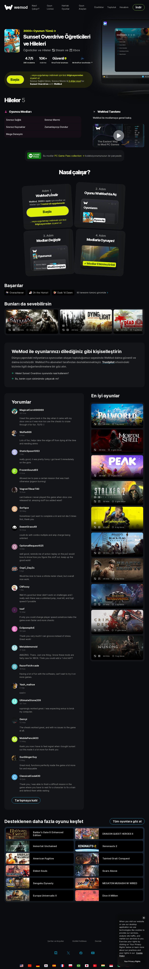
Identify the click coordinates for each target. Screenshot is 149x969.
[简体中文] (29, 965)
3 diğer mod (75, 81)
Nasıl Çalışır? (35, 7)
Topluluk (111, 7)
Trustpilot (108, 362)
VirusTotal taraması (59, 63)
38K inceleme (29, 63)
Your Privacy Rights (132, 961)
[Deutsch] (38, 965)
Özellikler (99, 7)
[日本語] (86, 965)
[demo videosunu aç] (119, 135)
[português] (78, 965)
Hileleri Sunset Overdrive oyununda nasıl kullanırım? (42, 373)
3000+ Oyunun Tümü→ (39, 31)
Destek (98, 941)
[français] (62, 965)
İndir (139, 7)
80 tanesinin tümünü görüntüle (91, 292)
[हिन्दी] (103, 965)
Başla (14, 79)
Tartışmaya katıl (26, 800)
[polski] (70, 965)
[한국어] (46, 965)
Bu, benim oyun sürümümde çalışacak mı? (37, 378)
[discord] (55, 953)
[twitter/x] (68, 953)
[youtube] (93, 953)
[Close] (144, 918)
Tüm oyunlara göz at (127, 821)
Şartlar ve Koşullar (56, 941)
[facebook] (81, 953)
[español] (54, 965)
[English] (21, 965)
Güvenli (58, 58)
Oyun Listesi (50, 7)
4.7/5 (29, 58)
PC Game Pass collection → (69, 155)
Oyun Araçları (82, 7)
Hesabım (124, 7)
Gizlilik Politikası (79, 941)
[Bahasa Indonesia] (111, 965)
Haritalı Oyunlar (65, 7)
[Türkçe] (95, 965)
